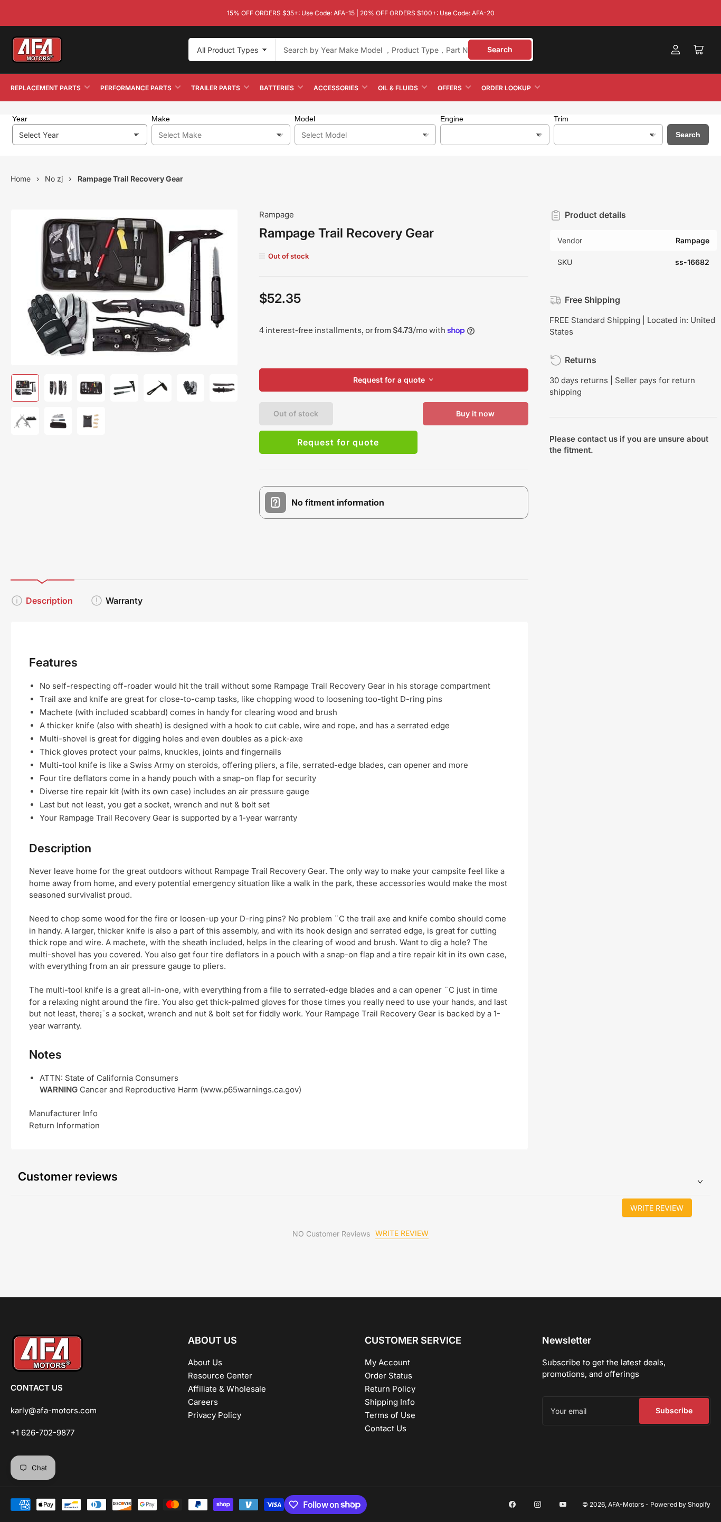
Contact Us (385, 1428)
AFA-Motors (626, 1504)
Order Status (388, 1376)
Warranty (124, 600)
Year (19, 119)
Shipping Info (390, 1402)
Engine (451, 119)
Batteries (277, 88)
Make (160, 119)
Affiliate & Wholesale (227, 1389)
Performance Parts (136, 88)
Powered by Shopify (680, 1504)
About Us (205, 1362)
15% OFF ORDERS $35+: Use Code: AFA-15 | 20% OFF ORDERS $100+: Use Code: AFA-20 (361, 13)
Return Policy (390, 1389)
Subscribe (674, 1410)
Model (305, 119)
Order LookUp (506, 88)
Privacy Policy (214, 1415)
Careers (203, 1402)
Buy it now (475, 413)
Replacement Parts (46, 88)
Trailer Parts (215, 88)
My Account (387, 1362)
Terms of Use (390, 1415)
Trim (561, 119)
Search (500, 49)
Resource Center (220, 1376)
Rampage (276, 215)
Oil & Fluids (398, 88)
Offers (450, 88)
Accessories (336, 88)
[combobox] (404, 49)
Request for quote (338, 442)
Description (49, 600)
